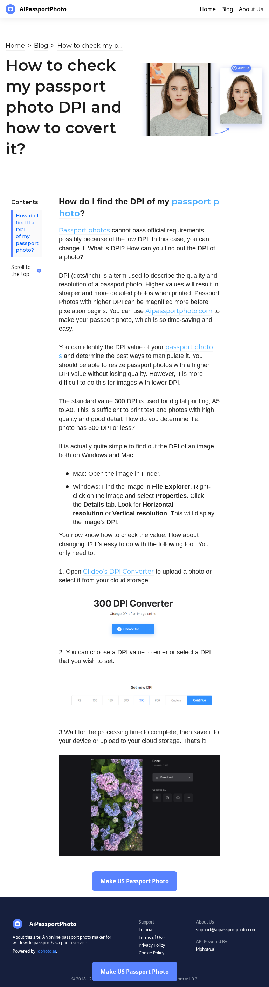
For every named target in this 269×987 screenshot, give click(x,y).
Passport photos (84, 230)
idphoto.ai (46, 951)
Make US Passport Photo (135, 971)
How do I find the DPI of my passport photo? (27, 232)
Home (15, 45)
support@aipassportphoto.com (226, 930)
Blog (41, 45)
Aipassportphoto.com (179, 311)
